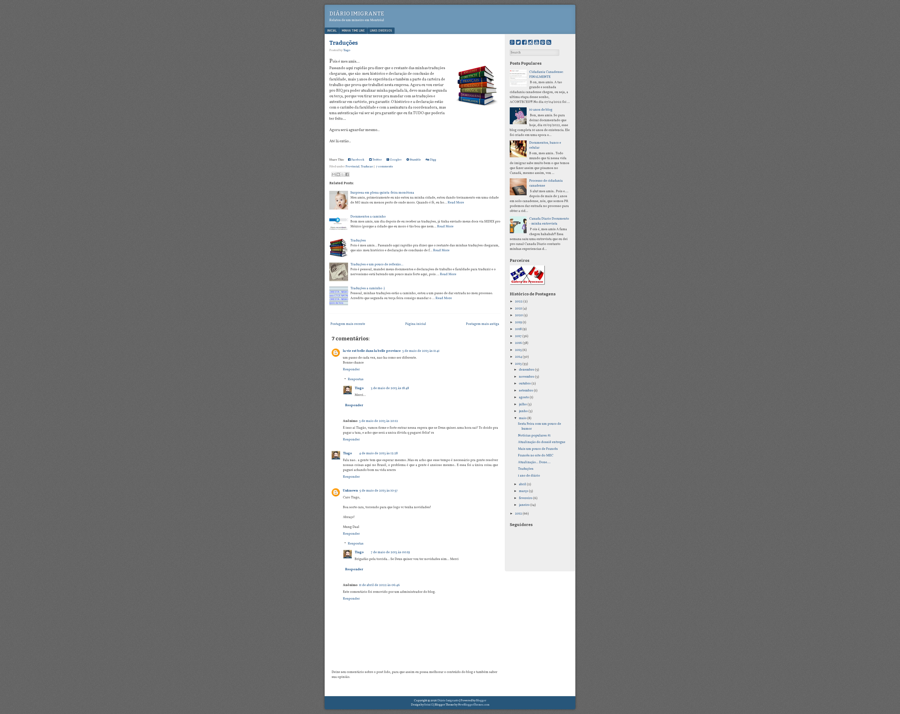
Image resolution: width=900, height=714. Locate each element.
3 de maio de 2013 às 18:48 (390, 388)
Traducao (367, 167)
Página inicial (415, 324)
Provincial (352, 167)
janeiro (524, 505)
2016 (518, 343)
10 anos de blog (540, 110)
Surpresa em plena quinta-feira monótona (382, 193)
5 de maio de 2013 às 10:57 (378, 491)
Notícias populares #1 (534, 435)
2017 (518, 336)
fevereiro (525, 498)
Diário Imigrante (356, 13)
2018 (518, 329)
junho (523, 411)
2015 (518, 350)
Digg (432, 160)
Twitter (377, 160)
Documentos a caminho (368, 216)
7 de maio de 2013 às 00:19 (390, 552)
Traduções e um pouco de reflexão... (376, 264)
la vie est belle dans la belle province (372, 351)
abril (522, 484)
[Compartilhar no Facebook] (347, 174)
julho (523, 404)
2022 (519, 301)
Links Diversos (381, 30)
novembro (526, 377)
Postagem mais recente (347, 324)
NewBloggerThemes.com (473, 705)
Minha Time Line (353, 30)
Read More (456, 202)
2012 (518, 513)
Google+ (395, 160)
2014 (518, 357)
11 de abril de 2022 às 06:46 (379, 585)
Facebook (357, 160)
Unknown (350, 491)
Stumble (415, 160)
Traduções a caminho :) (367, 288)
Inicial (332, 30)
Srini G (428, 705)
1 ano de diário (529, 475)
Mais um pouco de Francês (538, 449)
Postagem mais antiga (482, 324)
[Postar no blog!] (338, 174)
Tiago (359, 388)
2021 (518, 308)
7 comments (384, 167)
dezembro (526, 370)
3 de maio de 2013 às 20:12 (378, 421)
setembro (526, 390)
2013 (518, 364)
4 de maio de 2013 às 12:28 (378, 453)
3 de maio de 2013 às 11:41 (420, 351)
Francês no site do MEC (535, 455)
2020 (519, 315)
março (523, 491)
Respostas (356, 379)
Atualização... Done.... (534, 462)
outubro (525, 383)
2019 (518, 322)
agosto (524, 397)
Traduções (343, 43)
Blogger (481, 701)
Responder (351, 369)
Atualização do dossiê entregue (541, 442)
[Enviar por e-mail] (333, 174)
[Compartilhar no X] (342, 174)
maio (523, 418)
